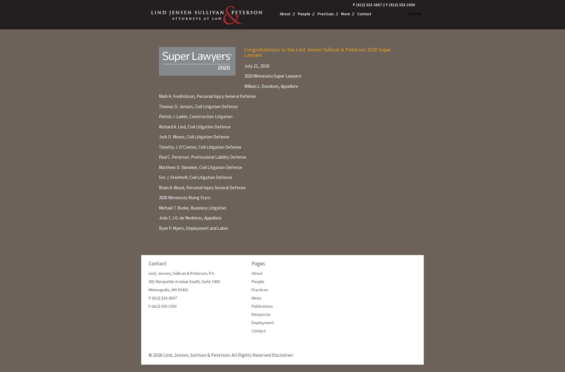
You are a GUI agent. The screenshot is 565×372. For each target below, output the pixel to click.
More (345, 14)
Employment (263, 322)
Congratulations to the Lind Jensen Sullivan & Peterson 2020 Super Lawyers (317, 52)
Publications (262, 306)
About (285, 14)
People (304, 14)
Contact (364, 14)
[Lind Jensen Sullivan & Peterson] (207, 14)
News (256, 298)
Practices (326, 14)
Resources (261, 314)
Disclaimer (282, 355)
